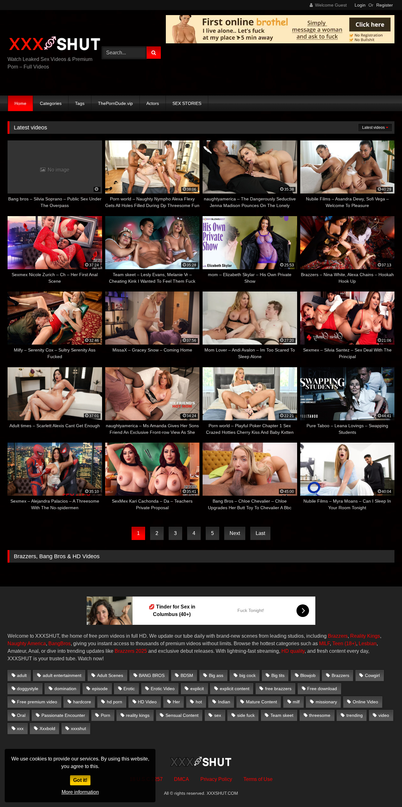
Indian (224, 701)
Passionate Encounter (63, 715)
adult (22, 675)
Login (360, 5)
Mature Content (261, 701)
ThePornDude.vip (115, 103)
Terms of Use (258, 779)
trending (354, 715)
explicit (197, 688)
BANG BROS (152, 675)
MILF (324, 643)
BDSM (187, 675)
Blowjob (308, 675)
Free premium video (37, 701)
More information (80, 792)
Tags (79, 103)
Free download (322, 688)
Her (176, 701)
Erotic (129, 688)
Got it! (80, 780)
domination (65, 688)
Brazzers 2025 (131, 651)
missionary (326, 701)
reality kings (137, 715)
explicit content (234, 688)
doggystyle (27, 688)
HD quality (293, 651)
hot (199, 701)
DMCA (181, 779)
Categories (51, 103)
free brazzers (278, 688)
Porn (105, 715)
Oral (21, 715)
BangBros (59, 643)
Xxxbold (47, 728)
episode (100, 688)
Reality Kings (365, 636)
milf (296, 701)
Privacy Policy (216, 779)
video (383, 715)
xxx (20, 728)
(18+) (350, 643)
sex (217, 715)
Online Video (365, 701)
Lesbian (368, 643)
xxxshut (78, 728)
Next (235, 533)
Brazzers (338, 636)
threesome (319, 715)
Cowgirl (372, 675)
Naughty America (27, 643)
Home (20, 103)
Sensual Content (182, 715)
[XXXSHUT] (55, 44)
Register (384, 5)
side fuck (246, 715)
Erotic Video (163, 688)
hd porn (114, 701)
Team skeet (281, 715)
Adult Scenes (110, 675)
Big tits (278, 675)
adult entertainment (62, 675)
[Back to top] (382, 788)
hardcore (82, 701)
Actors (152, 103)
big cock (247, 675)
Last (260, 533)
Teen (337, 643)
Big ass (216, 675)
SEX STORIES (186, 103)
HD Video (147, 701)
